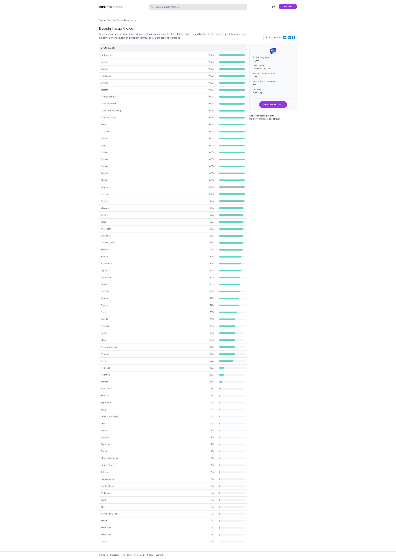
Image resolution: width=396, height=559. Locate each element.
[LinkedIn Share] (289, 37)
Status (150, 555)
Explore (102, 20)
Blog (129, 555)
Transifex (103, 555)
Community (139, 555)
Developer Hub (117, 555)
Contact (159, 555)
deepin (111, 20)
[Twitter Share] (285, 37)
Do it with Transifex (258, 119)
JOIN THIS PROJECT (273, 104)
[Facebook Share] (293, 37)
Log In (272, 6)
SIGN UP (288, 6)
